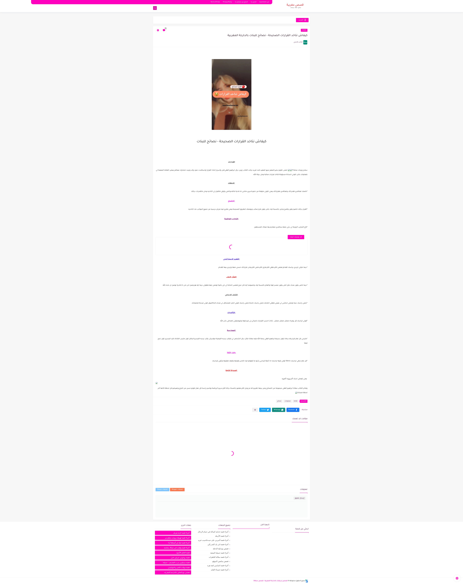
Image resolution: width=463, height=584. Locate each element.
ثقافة (304, 30)
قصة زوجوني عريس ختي (180, 558)
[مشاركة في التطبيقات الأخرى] (255, 410)
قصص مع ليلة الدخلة (220, 549)
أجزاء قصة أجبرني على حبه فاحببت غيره (213, 540)
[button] (292, 410)
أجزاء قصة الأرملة (221, 536)
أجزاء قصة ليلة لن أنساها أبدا (179, 543)
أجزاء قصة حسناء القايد (219, 570)
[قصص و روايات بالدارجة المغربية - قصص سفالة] (295, 6)
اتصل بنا (253, 2)
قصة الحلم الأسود (183, 553)
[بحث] (155, 8)
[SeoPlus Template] (306, 581)
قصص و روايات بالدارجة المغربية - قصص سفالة (271, 581)
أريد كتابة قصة (264, 2)
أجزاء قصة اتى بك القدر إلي (218, 544)
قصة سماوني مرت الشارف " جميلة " (176, 562)
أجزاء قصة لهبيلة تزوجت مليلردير (177, 538)
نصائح (279, 401)
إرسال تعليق (299, 498)
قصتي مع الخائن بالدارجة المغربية (177, 572)
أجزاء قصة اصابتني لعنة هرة (217, 565)
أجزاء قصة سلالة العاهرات (218, 557)
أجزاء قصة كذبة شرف (181, 533)
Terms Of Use (215, 2)
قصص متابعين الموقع (220, 561)
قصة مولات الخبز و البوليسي (179, 567)
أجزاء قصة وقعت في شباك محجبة (177, 548)
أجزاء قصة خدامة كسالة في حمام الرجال (213, 532)
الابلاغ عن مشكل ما (241, 2)
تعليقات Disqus (162, 489)
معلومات (288, 401)
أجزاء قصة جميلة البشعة (219, 553)
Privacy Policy (227, 2)
